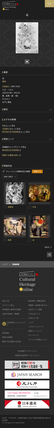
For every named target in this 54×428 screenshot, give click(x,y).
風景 (9, 240)
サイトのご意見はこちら (37, 340)
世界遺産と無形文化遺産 (11, 309)
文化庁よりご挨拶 (35, 309)
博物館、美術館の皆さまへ (38, 305)
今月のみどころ (34, 314)
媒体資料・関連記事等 (36, 301)
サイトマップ (33, 335)
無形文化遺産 (7, 337)
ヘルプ (30, 322)
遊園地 (10, 207)
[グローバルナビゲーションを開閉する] (49, 3)
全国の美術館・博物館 (10, 314)
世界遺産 (5, 333)
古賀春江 (6, 86)
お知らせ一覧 (33, 318)
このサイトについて (36, 327)
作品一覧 (5, 301)
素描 (4, 81)
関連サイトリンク (35, 331)
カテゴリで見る (8, 305)
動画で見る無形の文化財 (11, 342)
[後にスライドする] (48, 247)
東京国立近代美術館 (10, 132)
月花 (34, 207)
